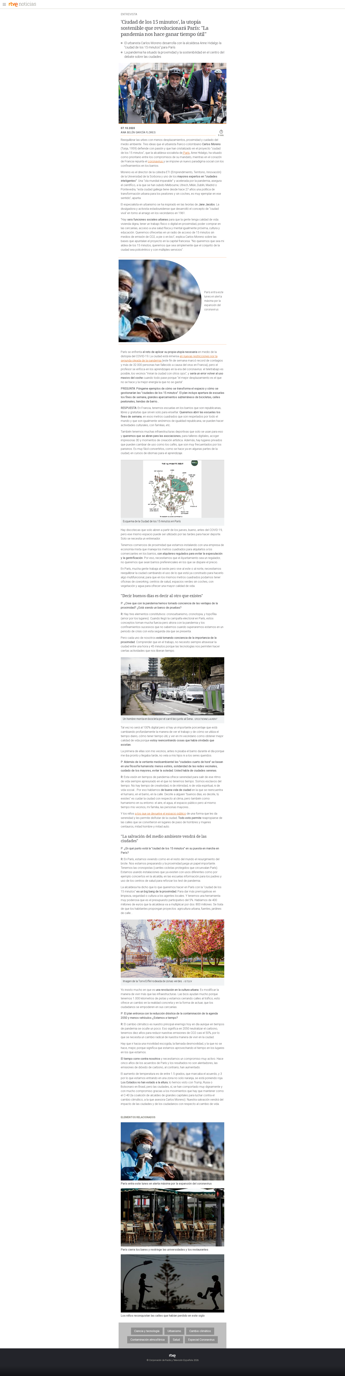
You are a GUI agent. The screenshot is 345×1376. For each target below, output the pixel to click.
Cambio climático (200, 1331)
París (186, 152)
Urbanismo (174, 1331)
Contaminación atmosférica (147, 1339)
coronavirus (156, 161)
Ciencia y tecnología (146, 1331)
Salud (176, 1339)
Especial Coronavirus (201, 1339)
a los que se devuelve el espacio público (160, 813)
